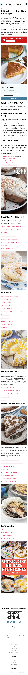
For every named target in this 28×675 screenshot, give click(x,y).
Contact (14, 650)
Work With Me (14, 648)
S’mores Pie (4, 245)
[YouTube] (20, 622)
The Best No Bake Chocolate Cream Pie (11, 226)
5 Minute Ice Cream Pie (7, 535)
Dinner (21, 629)
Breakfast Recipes (7, 633)
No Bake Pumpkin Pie (6, 308)
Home (2, 8)
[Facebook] (8, 622)
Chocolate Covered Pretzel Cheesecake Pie (12, 311)
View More (14, 98)
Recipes (14, 627)
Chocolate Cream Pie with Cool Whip (10, 239)
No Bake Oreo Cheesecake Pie (8, 236)
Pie (21, 633)
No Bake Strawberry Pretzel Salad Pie (10, 390)
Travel (14, 658)
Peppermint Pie (5, 318)
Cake (7, 635)
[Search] (26, 4)
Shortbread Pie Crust (8, 160)
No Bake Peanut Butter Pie (7, 469)
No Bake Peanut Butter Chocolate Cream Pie (12, 463)
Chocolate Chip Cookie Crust (10, 165)
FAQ (14, 646)
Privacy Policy (21, 672)
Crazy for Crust (14, 615)
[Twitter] (11, 622)
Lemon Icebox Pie (5, 397)
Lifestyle (14, 662)
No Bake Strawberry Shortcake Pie (9, 393)
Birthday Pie (4, 327)
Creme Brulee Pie (5, 315)
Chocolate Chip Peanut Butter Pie (9, 478)
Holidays (7, 631)
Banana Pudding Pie (6, 302)
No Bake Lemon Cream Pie (7, 387)
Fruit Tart (3, 400)
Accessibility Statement (14, 652)
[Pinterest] (14, 622)
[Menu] (1, 4)
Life (14, 660)
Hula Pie (3, 529)
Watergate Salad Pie (6, 299)
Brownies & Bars (21, 635)
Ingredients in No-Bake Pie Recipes (12, 93)
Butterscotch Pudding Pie (7, 324)
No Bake (7, 637)
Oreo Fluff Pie (4, 232)
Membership (14, 664)
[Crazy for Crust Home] (14, 4)
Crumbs (14, 656)
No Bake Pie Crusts (8, 95)
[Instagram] (17, 622)
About (14, 642)
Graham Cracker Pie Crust (9, 158)
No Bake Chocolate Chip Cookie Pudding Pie (12, 229)
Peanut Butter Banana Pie (7, 475)
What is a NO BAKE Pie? (9, 90)
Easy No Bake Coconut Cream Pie (9, 296)
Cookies (21, 631)
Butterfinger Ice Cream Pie (7, 532)
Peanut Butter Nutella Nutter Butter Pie (10, 481)
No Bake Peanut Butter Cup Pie (8, 466)
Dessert (7, 629)
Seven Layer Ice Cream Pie (7, 538)
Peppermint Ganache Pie (7, 248)
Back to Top (14, 668)
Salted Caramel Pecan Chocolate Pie (10, 242)
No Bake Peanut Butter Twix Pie (9, 472)
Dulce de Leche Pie (5, 305)
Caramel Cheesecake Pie (7, 321)
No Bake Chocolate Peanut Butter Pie (10, 460)
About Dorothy (14, 644)
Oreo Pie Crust (6, 156)
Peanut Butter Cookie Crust (9, 162)
